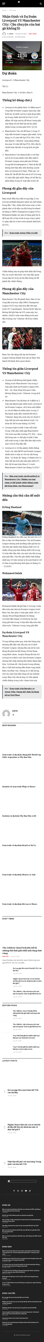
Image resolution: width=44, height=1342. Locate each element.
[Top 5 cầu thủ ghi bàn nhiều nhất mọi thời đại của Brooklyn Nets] (6, 1049)
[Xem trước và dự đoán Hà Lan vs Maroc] (22, 890)
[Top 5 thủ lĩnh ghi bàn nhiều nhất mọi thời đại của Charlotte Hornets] (6, 1038)
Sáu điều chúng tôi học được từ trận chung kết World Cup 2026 (20, 1225)
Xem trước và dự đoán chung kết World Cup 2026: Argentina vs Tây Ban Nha (21, 756)
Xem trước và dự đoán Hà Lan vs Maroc (19, 904)
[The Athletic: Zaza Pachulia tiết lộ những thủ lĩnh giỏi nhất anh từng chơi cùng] (22, 934)
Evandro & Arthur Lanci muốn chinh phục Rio (15, 1318)
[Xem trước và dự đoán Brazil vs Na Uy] (22, 831)
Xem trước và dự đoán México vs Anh (18, 875)
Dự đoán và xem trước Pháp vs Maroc (18, 786)
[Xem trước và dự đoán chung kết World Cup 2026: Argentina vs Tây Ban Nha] (22, 741)
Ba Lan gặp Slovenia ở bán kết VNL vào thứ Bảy (15, 1297)
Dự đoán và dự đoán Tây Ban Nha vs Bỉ (19, 816)
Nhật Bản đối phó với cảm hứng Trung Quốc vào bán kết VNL (24, 1163)
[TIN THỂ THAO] (22, 3)
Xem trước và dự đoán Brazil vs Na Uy (19, 845)
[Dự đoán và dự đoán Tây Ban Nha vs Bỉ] (22, 802)
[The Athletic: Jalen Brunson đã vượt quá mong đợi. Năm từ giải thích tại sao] (6, 994)
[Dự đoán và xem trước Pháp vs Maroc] (22, 772)
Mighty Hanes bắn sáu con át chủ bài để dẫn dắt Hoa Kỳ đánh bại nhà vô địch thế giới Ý (27, 981)
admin (11, 34)
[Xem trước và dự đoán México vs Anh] (22, 861)
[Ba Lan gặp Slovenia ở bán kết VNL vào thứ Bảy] (6, 971)
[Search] (40, 3)
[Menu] (3, 3)
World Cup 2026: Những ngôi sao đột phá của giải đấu (17, 1215)
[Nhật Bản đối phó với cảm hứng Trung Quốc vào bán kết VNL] (22, 1148)
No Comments (9, 37)
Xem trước (33, 34)
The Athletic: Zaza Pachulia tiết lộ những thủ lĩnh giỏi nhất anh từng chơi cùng (22, 950)
